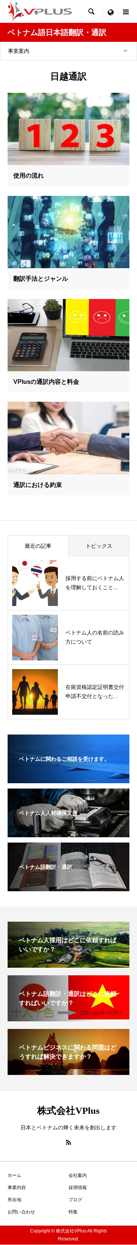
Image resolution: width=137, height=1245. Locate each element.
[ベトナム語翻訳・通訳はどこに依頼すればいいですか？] (68, 1018)
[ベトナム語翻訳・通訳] (68, 886)
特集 (73, 1212)
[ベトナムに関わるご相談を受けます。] (68, 778)
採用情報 (77, 1187)
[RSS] (68, 1142)
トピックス (99, 546)
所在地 (14, 1199)
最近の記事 (38, 546)
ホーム (14, 1175)
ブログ (75, 1199)
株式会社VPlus (68, 1110)
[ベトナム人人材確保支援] (68, 832)
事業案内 (18, 51)
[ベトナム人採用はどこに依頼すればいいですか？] (68, 964)
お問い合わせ (21, 1212)
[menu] (110, 11)
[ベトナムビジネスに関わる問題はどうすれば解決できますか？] (68, 1072)
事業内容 (17, 1187)
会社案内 (77, 1175)
